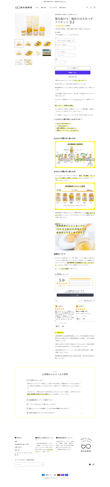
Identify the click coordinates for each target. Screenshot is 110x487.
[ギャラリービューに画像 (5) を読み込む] (19, 53)
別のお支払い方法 (73, 76)
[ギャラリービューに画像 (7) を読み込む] (37, 53)
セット (56, 37)
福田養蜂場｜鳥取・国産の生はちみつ (52, 478)
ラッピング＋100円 (59, 52)
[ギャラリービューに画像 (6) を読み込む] (28, 53)
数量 (56, 59)
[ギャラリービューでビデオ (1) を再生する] (47, 53)
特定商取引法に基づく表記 (22, 444)
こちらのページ (78, 99)
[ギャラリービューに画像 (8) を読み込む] (19, 62)
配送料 (60, 34)
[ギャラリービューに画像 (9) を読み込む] (28, 62)
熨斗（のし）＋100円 (60, 44)
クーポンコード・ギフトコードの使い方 (23, 454)
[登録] (42, 464)
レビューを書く (75, 295)
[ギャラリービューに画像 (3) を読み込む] (37, 43)
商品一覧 (17, 450)
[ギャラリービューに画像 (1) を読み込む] (19, 43)
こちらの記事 (64, 268)
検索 (16, 441)
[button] (44, 7)
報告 (63, 326)
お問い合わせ (18, 447)
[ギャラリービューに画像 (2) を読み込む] (28, 43)
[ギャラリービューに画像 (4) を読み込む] (47, 43)
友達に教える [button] (60, 332)
